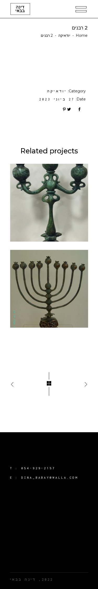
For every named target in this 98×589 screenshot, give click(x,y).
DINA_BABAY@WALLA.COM (49, 477)
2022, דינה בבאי (32, 579)
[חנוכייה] (49, 289)
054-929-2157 (38, 468)
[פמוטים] (49, 203)
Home (82, 35)
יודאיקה (64, 35)
